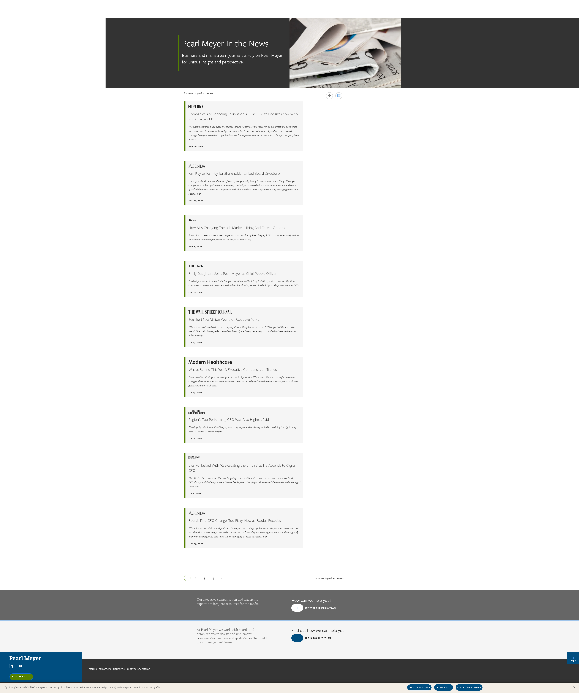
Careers (93, 669)
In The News (119, 669)
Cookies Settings (419, 687)
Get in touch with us (318, 637)
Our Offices (105, 669)
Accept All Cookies (469, 687)
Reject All (443, 687)
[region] (289, 687)
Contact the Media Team (320, 607)
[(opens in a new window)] (11, 666)
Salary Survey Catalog (138, 669)
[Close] (574, 687)
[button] (329, 95)
